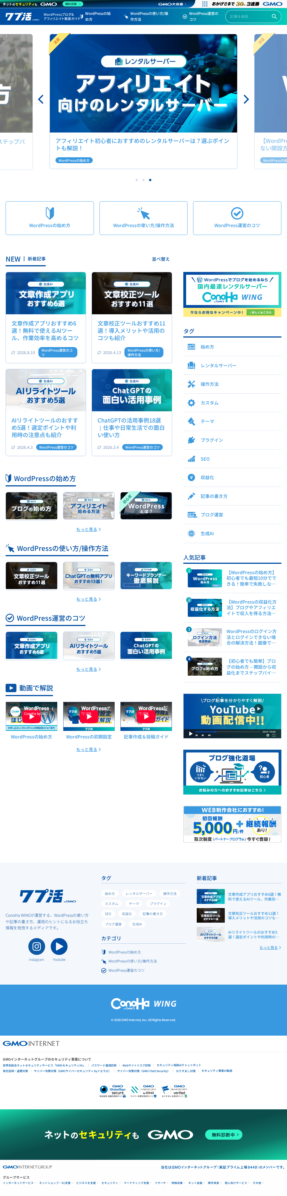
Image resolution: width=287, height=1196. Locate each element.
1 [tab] (137, 180)
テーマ (134, 903)
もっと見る (86, 529)
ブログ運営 (113, 924)
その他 (257, 1183)
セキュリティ (109, 1183)
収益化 (127, 913)
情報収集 (177, 1183)
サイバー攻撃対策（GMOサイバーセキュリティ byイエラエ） (72, 1071)
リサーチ (160, 1183)
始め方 (110, 893)
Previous (41, 99)
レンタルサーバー (139, 893)
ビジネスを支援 (86, 1183)
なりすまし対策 (186, 1071)
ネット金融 (195, 1183)
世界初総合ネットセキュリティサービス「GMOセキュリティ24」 (44, 1065)
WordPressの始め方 (98, 16)
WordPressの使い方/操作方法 (149, 16)
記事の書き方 (153, 913)
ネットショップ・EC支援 (55, 1183)
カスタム (111, 903)
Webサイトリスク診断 (136, 1065)
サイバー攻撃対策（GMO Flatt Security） (143, 1071)
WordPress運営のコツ (203, 16)
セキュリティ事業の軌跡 (217, 1070)
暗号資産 (213, 1183)
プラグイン (158, 903)
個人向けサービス (236, 1183)
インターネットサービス (18, 1183)
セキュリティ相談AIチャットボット (179, 1065)
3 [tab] (150, 180)
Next (246, 99)
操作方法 (170, 893)
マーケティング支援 (136, 1183)
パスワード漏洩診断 (104, 1065)
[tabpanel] (143, 101)
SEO (108, 913)
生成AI (137, 924)
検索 (274, 16)
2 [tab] (143, 180)
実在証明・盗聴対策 (15, 1071)
